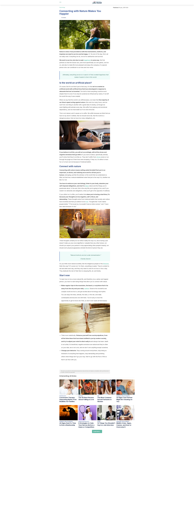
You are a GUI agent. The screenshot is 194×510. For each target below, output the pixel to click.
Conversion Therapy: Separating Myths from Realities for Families (68, 399)
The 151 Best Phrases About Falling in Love (86, 398)
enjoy (87, 186)
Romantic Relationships (123, 395)
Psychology (62, 7)
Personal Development (122, 421)
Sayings (80, 395)
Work (98, 421)
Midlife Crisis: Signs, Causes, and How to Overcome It (123, 425)
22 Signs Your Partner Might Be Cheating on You (124, 399)
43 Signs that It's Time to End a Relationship (67, 424)
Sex (98, 395)
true (86, 201)
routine (86, 288)
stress (98, 157)
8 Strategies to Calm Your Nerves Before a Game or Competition (86, 425)
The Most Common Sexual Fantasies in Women (104, 399)
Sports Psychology (83, 421)
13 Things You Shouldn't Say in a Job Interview (106, 424)
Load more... (97, 431)
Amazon (106, 263)
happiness (87, 60)
